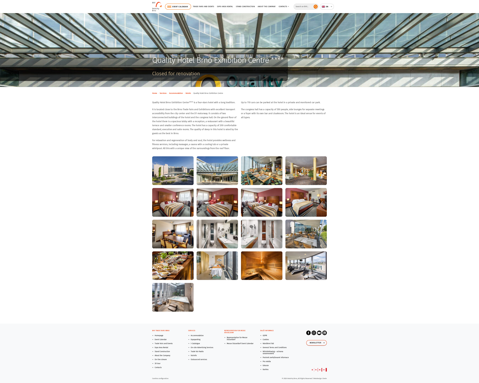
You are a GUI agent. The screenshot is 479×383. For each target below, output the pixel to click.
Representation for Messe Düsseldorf (237, 339)
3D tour (157, 364)
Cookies (266, 340)
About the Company (267, 6)
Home (154, 93)
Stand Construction (162, 352)
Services (163, 93)
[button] (327, 7)
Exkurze (266, 366)
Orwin (324, 378)
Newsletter (315, 343)
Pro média (267, 362)
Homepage (159, 336)
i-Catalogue (195, 344)
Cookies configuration (160, 378)
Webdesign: (317, 378)
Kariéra (265, 370)
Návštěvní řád (268, 344)
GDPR (265, 336)
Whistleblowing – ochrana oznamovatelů (273, 353)
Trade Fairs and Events (203, 6)
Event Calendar (161, 340)
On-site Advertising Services (202, 348)
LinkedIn (324, 333)
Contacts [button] (283, 6)
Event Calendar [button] (180, 6)
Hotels (188, 93)
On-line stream (161, 360)
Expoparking (195, 340)
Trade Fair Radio (197, 352)
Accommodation (176, 93)
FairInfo (194, 356)
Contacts (158, 368)
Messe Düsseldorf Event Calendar (240, 344)
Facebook (308, 333)
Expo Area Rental (225, 6)
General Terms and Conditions (275, 348)
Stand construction (245, 6)
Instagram (314, 333)
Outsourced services (199, 360)
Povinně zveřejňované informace (276, 358)
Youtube (319, 333)
